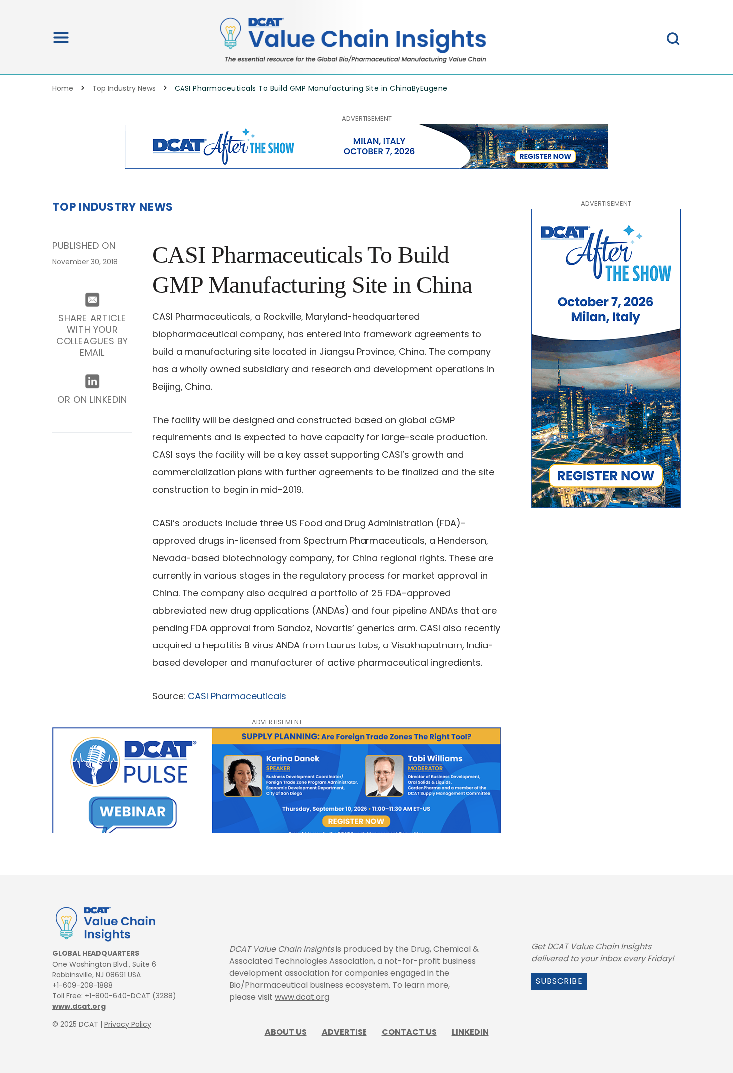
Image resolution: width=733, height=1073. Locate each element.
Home (62, 88)
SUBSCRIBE (559, 981)
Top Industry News (124, 88)
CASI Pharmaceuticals (237, 696)
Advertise (344, 1032)
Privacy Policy (127, 1024)
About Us (286, 1032)
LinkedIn (470, 1032)
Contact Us (409, 1032)
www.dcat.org (79, 1006)
